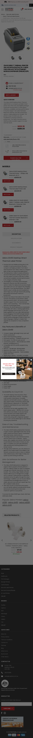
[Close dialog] (31, 360)
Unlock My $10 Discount (8, 373)
